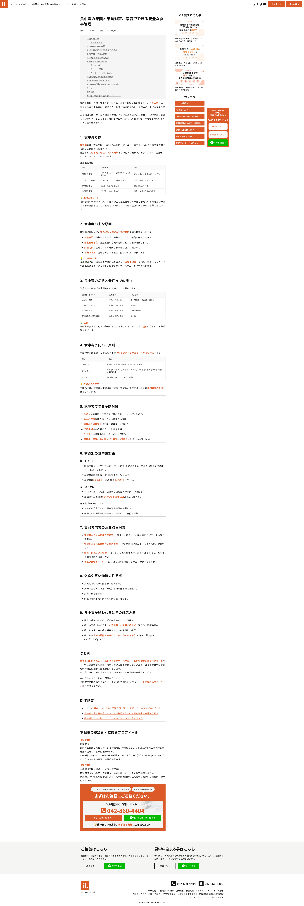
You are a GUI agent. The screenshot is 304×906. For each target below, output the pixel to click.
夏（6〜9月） (96, 65)
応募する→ (165, 866)
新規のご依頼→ (218, 126)
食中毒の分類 (96, 42)
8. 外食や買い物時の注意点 (99, 80)
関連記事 (91, 91)
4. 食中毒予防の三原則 (97, 53)
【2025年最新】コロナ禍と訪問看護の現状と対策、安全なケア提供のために (122, 708)
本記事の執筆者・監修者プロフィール (104, 95)
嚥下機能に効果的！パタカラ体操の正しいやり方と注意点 (113, 718)
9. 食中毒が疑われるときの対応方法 (103, 84)
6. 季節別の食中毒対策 (97, 61)
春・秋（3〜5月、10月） (101, 72)
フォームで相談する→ (103, 817)
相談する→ (91, 866)
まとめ (90, 88)
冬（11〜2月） (97, 69)
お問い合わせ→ (277, 4)
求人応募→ (294, 4)
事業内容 (23, 4)
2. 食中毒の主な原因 (96, 46)
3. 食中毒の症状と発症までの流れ (102, 50)
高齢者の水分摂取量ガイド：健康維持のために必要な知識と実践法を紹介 (121, 713)
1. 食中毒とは (93, 38)
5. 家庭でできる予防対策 (98, 57)
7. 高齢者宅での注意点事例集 (100, 76)
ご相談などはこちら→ (218, 135)
